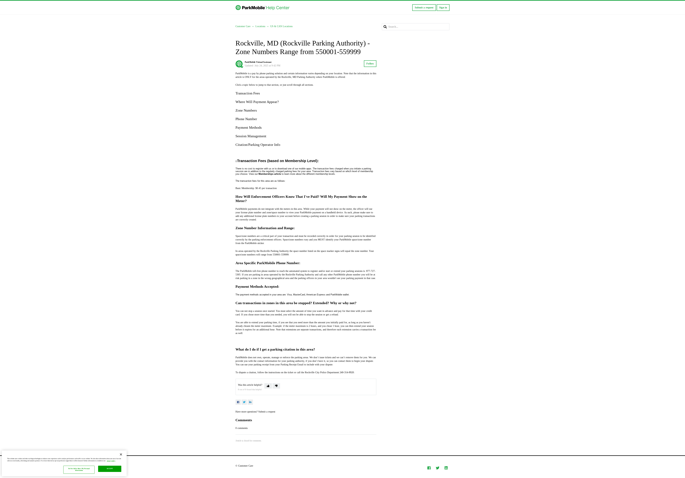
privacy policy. (111, 461)
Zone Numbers (246, 110)
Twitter (244, 402)
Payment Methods (248, 127)
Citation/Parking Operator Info (257, 145)
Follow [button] (370, 63)
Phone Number (246, 119)
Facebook (238, 402)
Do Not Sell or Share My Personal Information (79, 469)
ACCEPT (110, 469)
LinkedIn (250, 402)
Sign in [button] (443, 7)
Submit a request (424, 7)
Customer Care (242, 26)
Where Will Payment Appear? (257, 102)
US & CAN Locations (281, 26)
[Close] (121, 454)
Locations (260, 26)
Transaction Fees (247, 93)
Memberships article (269, 174)
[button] (268, 386)
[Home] (262, 7)
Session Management (250, 136)
